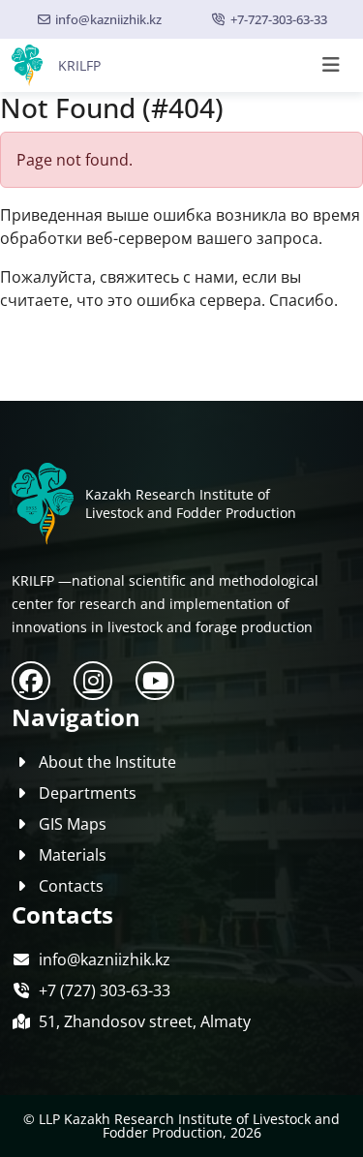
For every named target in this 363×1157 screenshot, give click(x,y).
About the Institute (107, 762)
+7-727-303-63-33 (278, 19)
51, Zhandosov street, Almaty (145, 1021)
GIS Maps (72, 824)
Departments (87, 793)
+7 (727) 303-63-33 (104, 990)
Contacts (71, 886)
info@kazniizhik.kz (108, 19)
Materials (72, 855)
